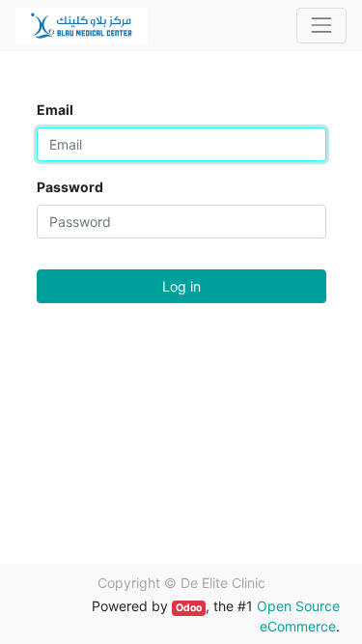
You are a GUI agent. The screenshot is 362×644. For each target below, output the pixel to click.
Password (70, 187)
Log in (181, 286)
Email (55, 109)
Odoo (189, 608)
